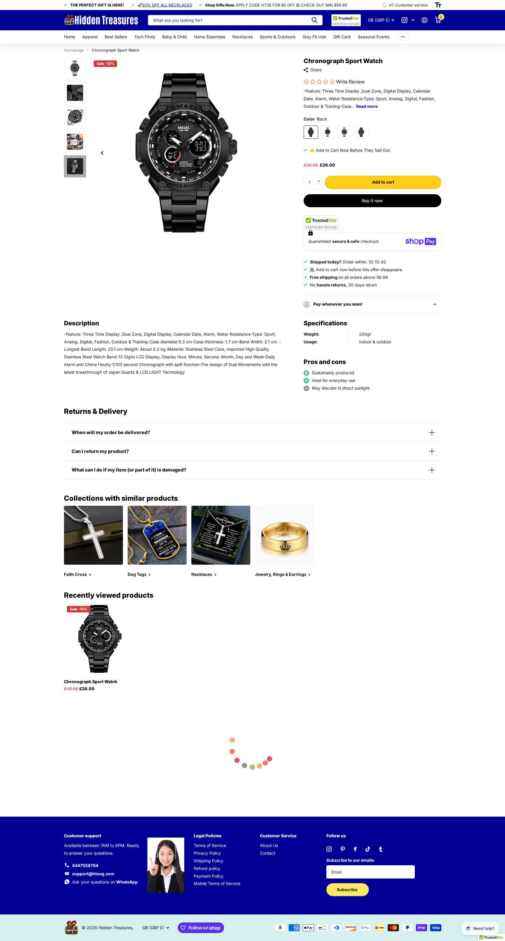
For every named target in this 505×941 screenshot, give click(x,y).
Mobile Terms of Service (217, 883)
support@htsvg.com (93, 873)
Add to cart (383, 181)
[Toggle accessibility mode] (438, 5)
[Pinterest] (342, 849)
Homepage (74, 50)
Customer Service (278, 835)
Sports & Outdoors (277, 36)
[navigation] (102, 152)
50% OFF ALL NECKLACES (167, 5)
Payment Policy (208, 876)
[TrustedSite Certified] (321, 222)
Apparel (90, 36)
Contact (267, 853)
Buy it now (372, 200)
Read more (367, 106)
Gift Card (342, 36)
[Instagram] (329, 849)
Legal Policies (207, 835)
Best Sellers (116, 36)
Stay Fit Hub (314, 36)
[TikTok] (368, 849)
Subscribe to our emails (350, 860)
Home (69, 36)
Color (315, 118)
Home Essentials (209, 36)
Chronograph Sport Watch (90, 681)
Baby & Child (174, 36)
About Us (269, 845)
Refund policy (207, 868)
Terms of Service (210, 845)
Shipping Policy (208, 860)
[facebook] (355, 849)
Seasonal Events (373, 36)
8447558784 (85, 865)
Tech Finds (144, 36)
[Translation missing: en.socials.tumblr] (380, 849)
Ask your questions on (105, 881)
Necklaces (242, 36)
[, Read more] (408, 20)
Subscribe (347, 889)
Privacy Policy (207, 853)
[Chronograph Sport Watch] (100, 639)
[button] (320, 177)
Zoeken (314, 20)
